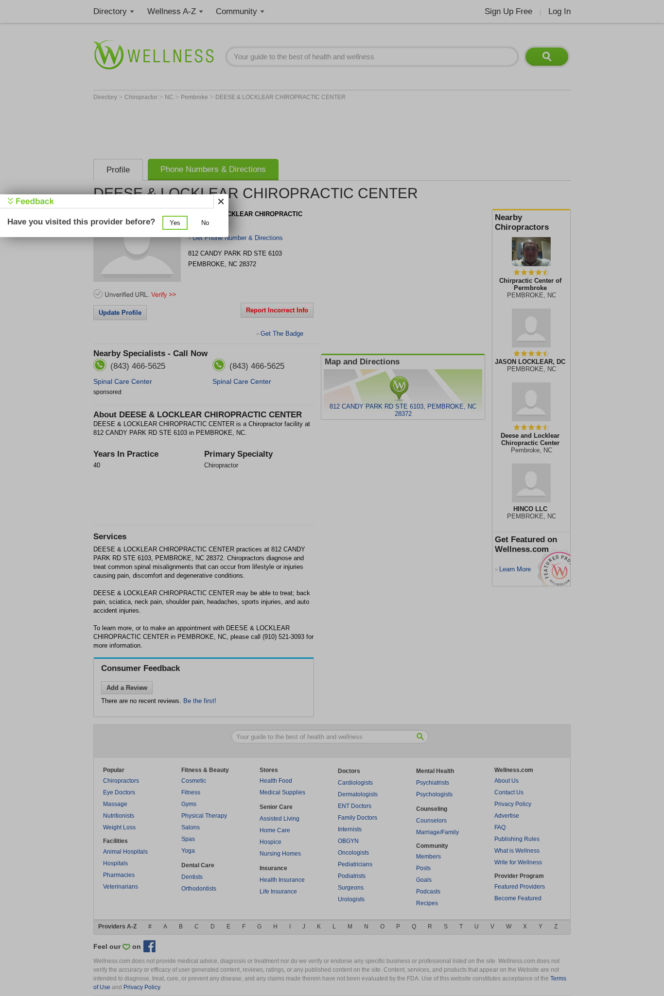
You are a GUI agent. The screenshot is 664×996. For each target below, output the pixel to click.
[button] (175, 223)
